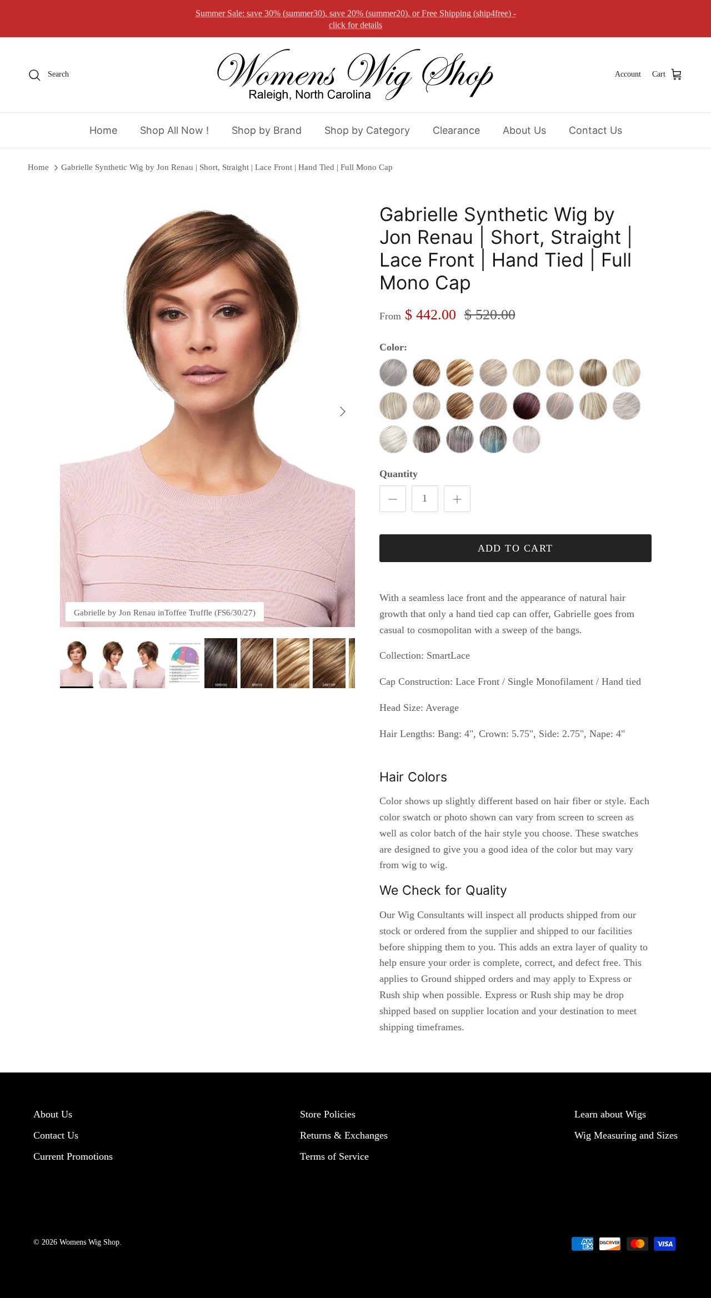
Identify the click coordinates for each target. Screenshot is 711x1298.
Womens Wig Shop (89, 1242)
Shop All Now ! (174, 130)
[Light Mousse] (426, 373)
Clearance (456, 130)
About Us (524, 130)
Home (103, 130)
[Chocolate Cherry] (526, 406)
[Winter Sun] (393, 439)
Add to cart (515, 548)
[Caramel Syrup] (460, 406)
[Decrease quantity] (392, 498)
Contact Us (595, 130)
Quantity (398, 473)
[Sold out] (393, 373)
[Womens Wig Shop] (355, 74)
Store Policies (328, 1114)
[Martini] (593, 406)
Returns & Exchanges (344, 1135)
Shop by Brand (267, 130)
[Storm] (426, 439)
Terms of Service (334, 1156)
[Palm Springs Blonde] (593, 373)
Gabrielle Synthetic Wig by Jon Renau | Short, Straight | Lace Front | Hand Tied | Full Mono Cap (227, 167)
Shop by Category (367, 130)
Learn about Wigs (610, 1114)
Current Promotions (73, 1156)
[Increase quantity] (457, 498)
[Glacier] (493, 439)
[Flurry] (460, 439)
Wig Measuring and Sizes (626, 1135)
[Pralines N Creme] (460, 373)
